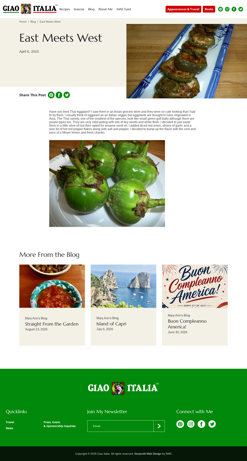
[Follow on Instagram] (227, 9)
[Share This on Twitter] (66, 95)
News (9, 428)
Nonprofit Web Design (147, 453)
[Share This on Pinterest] (51, 95)
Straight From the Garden (52, 324)
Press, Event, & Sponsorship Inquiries (60, 424)
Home (23, 21)
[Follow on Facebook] (234, 9)
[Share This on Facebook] (59, 95)
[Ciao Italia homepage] (30, 9)
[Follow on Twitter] (240, 9)
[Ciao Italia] (123, 388)
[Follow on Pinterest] (220, 9)
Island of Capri (111, 324)
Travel (10, 422)
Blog (33, 21)
